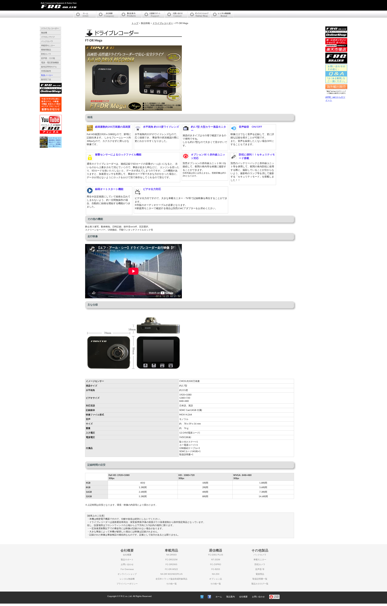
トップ (135, 23)
